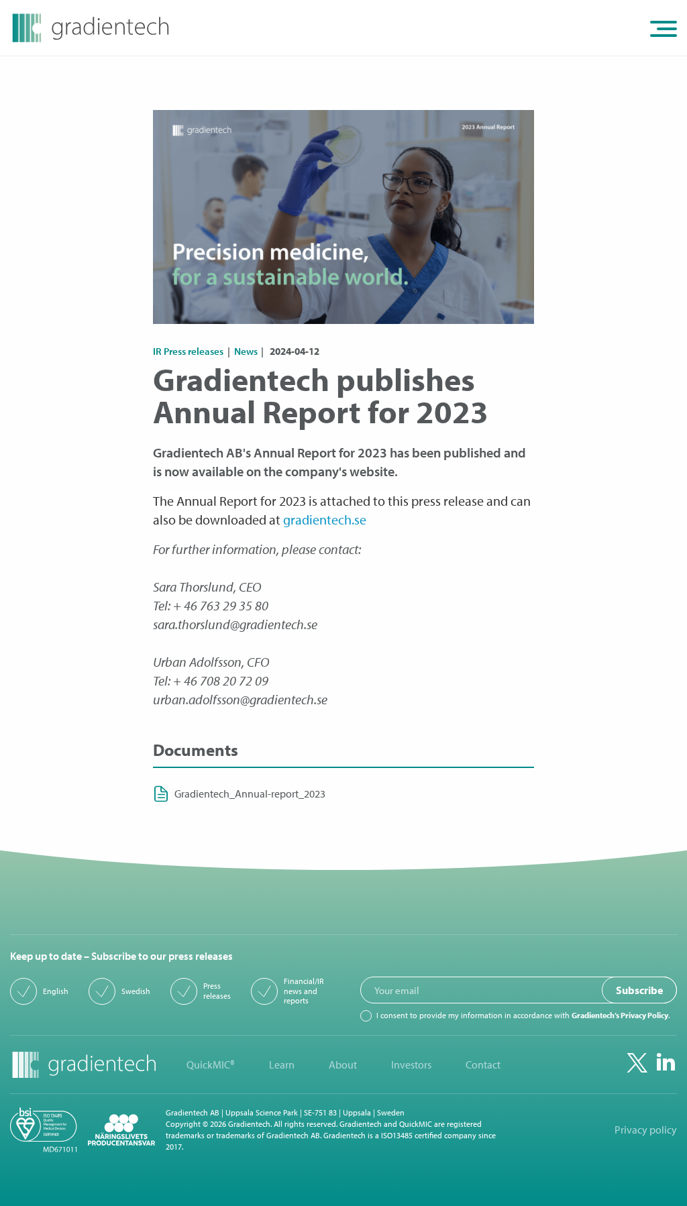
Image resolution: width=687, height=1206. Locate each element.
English (55, 991)
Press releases (217, 990)
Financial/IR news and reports (303, 991)
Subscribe (639, 990)
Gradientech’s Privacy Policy (620, 1015)
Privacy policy (646, 1129)
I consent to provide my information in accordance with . (523, 1015)
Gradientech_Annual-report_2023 (249, 793)
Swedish (135, 991)
